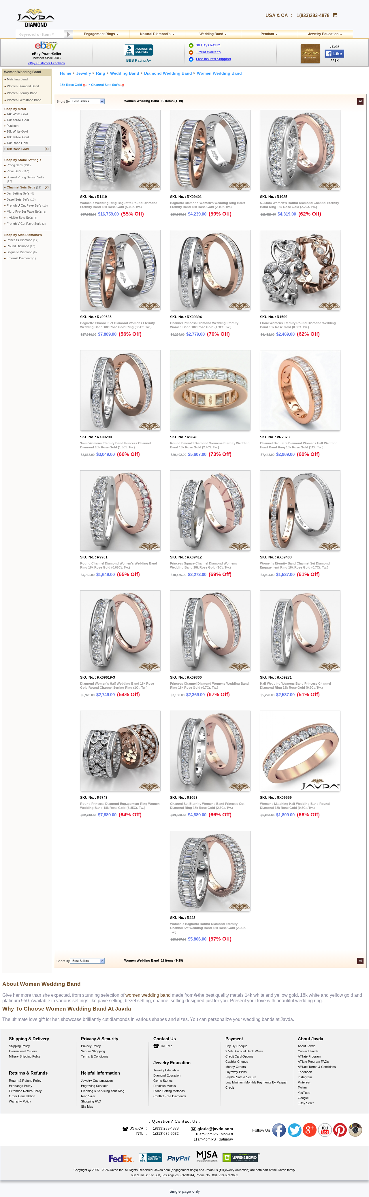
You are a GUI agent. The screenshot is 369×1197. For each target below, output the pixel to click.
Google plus (310, 1130)
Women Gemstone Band (24, 100)
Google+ (304, 1098)
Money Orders (235, 1066)
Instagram (305, 1077)
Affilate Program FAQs (313, 1061)
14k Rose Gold (17, 143)
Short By (63, 101)
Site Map (87, 1106)
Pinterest (304, 1082)
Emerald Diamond (21, 258)
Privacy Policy (91, 1046)
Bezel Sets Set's (21, 199)
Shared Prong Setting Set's (25, 179)
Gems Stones (163, 1080)
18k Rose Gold (28, 149)
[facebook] (310, 53)
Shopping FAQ (91, 1101)
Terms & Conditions (94, 1056)
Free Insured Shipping (213, 59)
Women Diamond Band (23, 86)
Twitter (302, 1087)
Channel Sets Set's (28, 187)
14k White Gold (17, 114)
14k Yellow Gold (18, 120)
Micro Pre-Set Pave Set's (26, 211)
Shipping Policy (19, 1046)
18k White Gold (17, 131)
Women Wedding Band (22, 72)
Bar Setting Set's (20, 193)
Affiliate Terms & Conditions (317, 1066)
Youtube (325, 1130)
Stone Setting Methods (169, 1091)
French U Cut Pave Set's (27, 205)
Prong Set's (19, 165)
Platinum (12, 125)
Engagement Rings (99, 34)
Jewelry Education (323, 34)
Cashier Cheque (236, 1061)
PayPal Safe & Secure (240, 1077)
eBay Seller (306, 1103)
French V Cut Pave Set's (26, 223)
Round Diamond (21, 246)
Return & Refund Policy (25, 1080)
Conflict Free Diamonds (169, 1096)
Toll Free (166, 1046)
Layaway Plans (236, 1072)
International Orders (23, 1051)
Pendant (267, 34)
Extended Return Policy (25, 1091)
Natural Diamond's (155, 34)
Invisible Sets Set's (22, 217)
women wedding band (148, 995)
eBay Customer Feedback (46, 63)
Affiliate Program (309, 1056)
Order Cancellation (22, 1096)
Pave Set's (18, 171)
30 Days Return (208, 45)
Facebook (305, 1072)
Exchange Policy (20, 1086)
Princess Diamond (22, 240)
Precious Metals (164, 1086)
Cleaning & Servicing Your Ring (102, 1091)
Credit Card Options (239, 1056)
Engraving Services (94, 1086)
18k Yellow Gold (18, 137)
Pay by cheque (236, 1046)
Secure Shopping (93, 1051)
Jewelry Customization (97, 1080)
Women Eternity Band (22, 93)
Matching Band (17, 79)
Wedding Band (211, 34)
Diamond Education (166, 1075)
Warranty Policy (20, 1101)
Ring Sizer (88, 1096)
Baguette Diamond (22, 252)
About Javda (306, 1046)
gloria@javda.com (215, 1128)
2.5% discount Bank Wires (244, 1051)
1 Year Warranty (208, 52)
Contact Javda (308, 1051)
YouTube (304, 1092)
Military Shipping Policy (25, 1056)
